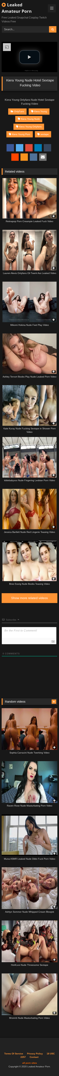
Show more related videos (29, 598)
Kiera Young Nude (30, 119)
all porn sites (29, 1063)
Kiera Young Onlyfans (30, 126)
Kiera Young (40, 111)
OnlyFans (19, 111)
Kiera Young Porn (21, 134)
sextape (44, 134)
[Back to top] (49, 1066)
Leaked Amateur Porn (17, 8)
